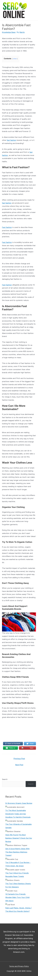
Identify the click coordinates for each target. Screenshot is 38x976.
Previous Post (19, 758)
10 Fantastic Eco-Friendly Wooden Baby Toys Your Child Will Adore (17, 897)
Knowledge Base (8, 32)
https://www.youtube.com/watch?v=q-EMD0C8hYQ (19, 722)
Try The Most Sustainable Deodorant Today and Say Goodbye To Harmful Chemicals (18, 813)
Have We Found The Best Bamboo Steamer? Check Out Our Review (18, 838)
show (15, 58)
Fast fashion (7, 227)
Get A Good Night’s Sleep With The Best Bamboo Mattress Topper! (17, 852)
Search (4, 779)
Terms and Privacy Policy (19, 966)
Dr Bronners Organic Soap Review (18, 803)
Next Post (19, 765)
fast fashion (11, 140)
